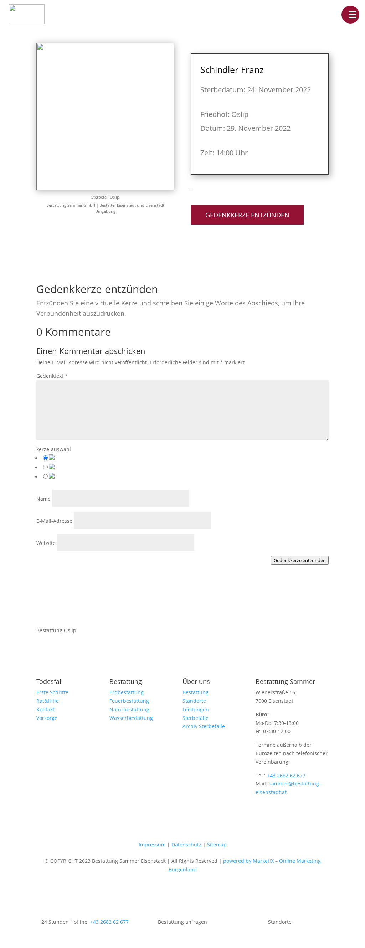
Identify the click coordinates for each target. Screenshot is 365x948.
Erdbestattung (126, 692)
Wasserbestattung (131, 718)
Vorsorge (46, 718)
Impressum (152, 844)
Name (43, 498)
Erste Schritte (52, 692)
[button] (350, 15)
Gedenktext (52, 375)
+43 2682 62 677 (286, 775)
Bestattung (195, 692)
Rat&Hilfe (47, 700)
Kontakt (45, 709)
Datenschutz (186, 844)
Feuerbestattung (129, 700)
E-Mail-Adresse (54, 520)
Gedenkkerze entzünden (247, 215)
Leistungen (195, 709)
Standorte (194, 700)
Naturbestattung (129, 709)
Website (46, 543)
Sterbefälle (195, 718)
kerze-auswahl (53, 449)
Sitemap (217, 844)
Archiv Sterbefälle (203, 726)
